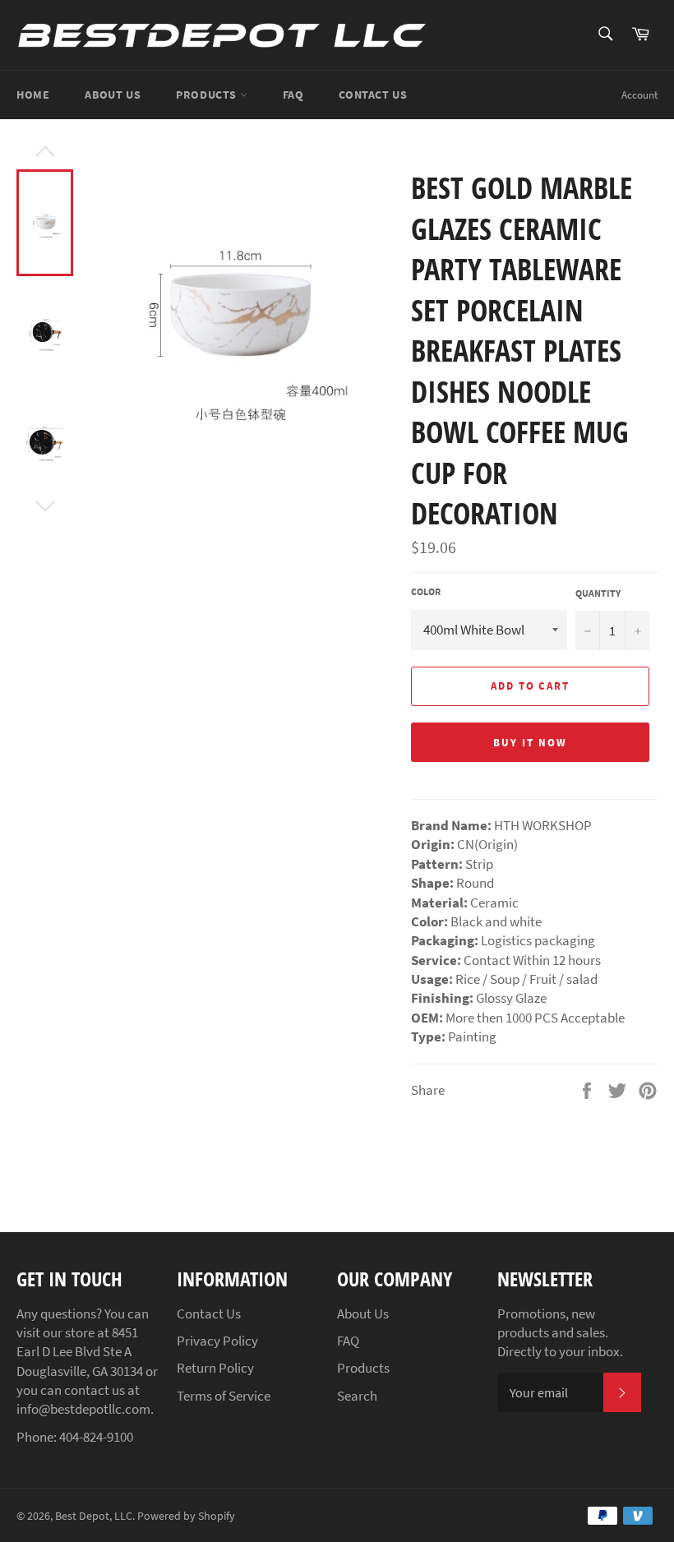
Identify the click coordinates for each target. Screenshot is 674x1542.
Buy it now (530, 743)
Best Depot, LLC (93, 1516)
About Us (113, 94)
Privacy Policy (217, 1341)
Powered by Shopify (186, 1516)
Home (32, 94)
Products (207, 94)
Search (357, 1396)
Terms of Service (223, 1396)
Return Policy (215, 1368)
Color (426, 591)
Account (639, 95)
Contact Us (373, 94)
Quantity (598, 593)
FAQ (293, 94)
